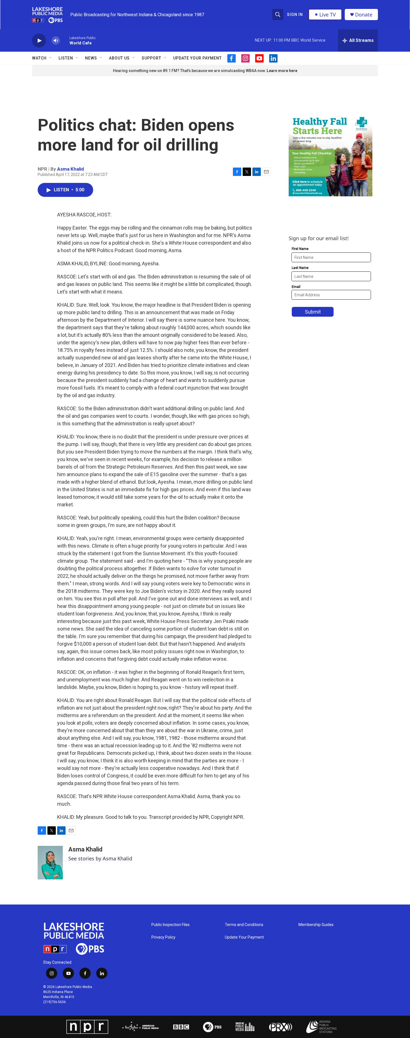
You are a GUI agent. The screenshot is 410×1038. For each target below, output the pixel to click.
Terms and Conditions (244, 925)
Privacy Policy (163, 937)
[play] (39, 40)
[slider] (65, 40)
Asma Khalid (70, 169)
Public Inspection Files (170, 925)
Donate (363, 15)
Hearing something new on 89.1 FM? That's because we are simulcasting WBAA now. (190, 70)
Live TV (327, 14)
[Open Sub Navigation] (51, 58)
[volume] (56, 40)
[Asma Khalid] (50, 862)
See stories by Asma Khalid (100, 858)
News (91, 58)
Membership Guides (316, 925)
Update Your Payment (197, 58)
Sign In (295, 14)
